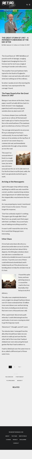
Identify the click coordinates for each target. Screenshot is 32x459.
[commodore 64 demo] (5, 411)
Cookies (8, 439)
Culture (15, 45)
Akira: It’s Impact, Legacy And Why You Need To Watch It (19, 419)
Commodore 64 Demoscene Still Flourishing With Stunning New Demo (19, 411)
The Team (14, 436)
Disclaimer (23, 439)
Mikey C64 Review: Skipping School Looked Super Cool (19, 402)
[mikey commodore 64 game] (5, 402)
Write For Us (23, 436)
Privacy (15, 439)
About (7, 436)
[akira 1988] (5, 419)
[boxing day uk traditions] (5, 394)
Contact (16, 443)
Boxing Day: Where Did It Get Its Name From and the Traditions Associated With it (19, 394)
